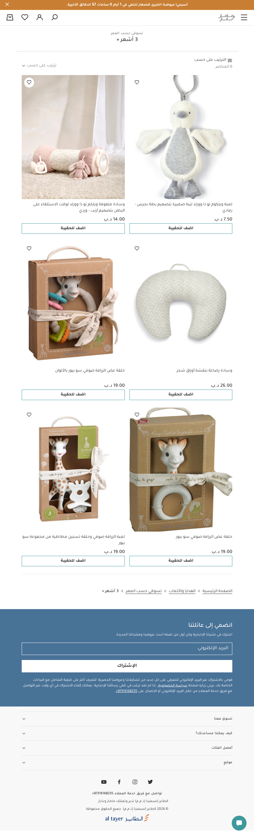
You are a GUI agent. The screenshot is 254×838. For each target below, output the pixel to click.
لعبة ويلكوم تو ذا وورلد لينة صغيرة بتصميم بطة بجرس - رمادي (183, 208)
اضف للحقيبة (181, 228)
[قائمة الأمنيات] (137, 82)
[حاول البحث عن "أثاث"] (54, 18)
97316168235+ (126, 691)
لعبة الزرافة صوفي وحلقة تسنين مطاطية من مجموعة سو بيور (73, 540)
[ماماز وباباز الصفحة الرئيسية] (226, 17)
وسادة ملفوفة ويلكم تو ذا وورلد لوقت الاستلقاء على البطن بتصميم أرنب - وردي (79, 208)
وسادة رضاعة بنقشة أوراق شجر (204, 371)
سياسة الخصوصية (172, 686)
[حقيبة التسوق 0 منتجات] (10, 18)
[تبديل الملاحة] (244, 18)
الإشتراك (127, 666)
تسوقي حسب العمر (127, 33)
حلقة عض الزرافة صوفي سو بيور (204, 537)
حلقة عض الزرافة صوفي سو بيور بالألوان (90, 371)
